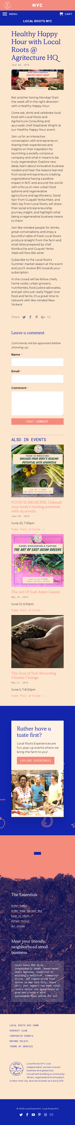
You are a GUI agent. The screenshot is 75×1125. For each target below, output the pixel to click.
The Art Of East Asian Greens (35, 592)
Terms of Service (21, 1046)
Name (16, 354)
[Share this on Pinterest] (36, 317)
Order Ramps (19, 905)
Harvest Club (18, 1030)
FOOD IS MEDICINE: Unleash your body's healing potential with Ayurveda (36, 507)
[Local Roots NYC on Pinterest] (40, 1115)
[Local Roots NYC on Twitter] (21, 1115)
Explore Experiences (35, 760)
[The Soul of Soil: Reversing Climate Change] (37, 669)
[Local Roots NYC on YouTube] (34, 1115)
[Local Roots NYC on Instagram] (46, 1115)
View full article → (27, 529)
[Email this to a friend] (48, 317)
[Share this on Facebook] (30, 317)
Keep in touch (20, 915)
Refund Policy (20, 921)
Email (16, 371)
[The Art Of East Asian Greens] (37, 587)
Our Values (18, 926)
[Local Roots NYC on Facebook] (27, 1115)
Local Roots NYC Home (24, 1025)
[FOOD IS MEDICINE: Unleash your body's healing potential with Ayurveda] (37, 498)
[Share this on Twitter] (23, 317)
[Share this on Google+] (42, 317)
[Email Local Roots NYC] (52, 1115)
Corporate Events (21, 1035)
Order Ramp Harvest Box (26, 910)
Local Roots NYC (37, 21)
